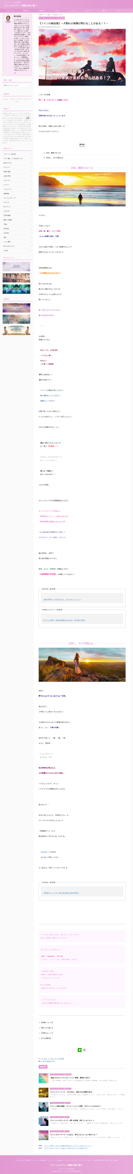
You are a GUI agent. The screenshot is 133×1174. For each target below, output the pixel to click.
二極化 (9, 113)
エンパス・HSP (25, 115)
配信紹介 (25, 10)
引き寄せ (25, 122)
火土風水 (25, 120)
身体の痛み (18, 134)
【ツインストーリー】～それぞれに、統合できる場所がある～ (71, 1092)
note (43, 956)
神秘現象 (61, 1058)
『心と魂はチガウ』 (9, 134)
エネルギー (7, 211)
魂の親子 (13, 128)
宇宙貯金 (13, 132)
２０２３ (26, 99)
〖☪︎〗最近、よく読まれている (49, 1058)
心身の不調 (7, 176)
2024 (53, 1061)
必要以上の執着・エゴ (20, 118)
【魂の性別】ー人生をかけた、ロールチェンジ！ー (62, 599)
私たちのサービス (9, 246)
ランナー (6, 185)
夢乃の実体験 (47, 1061)
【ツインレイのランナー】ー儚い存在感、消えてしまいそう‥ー (72, 1120)
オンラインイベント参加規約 (55, 1160)
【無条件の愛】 (26, 134)
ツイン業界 (7, 242)
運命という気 (24, 136)
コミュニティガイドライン (72, 1160)
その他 (6, 250)
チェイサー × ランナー (18, 113)
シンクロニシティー (24, 140)
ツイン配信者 (21, 130)
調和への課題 (8, 220)
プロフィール (10, 10)
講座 (104, 10)
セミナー (88, 10)
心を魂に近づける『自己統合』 (15, 120)
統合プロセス (8, 163)
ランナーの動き (9, 118)
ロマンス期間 (17, 136)
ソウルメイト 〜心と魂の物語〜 (66, 1169)
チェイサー (7, 180)
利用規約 (28, 1160)
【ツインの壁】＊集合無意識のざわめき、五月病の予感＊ (64, 620)
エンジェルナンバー (17, 122)
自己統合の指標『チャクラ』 (16, 138)
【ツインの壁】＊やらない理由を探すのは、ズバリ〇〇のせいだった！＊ (68, 1146)
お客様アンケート (16, 115)
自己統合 (44, 852)
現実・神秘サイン (22, 124)
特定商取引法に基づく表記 (101, 1160)
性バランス (7, 206)
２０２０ (5, 99)
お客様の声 (41, 10)
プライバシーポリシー (86, 1160)
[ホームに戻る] (15, 73)
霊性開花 (5, 113)
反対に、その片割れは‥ (55, 158)
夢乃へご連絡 (114, 1160)
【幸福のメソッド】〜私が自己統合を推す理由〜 (61, 893)
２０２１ (12, 99)
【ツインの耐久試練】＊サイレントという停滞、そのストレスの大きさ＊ (75, 1106)
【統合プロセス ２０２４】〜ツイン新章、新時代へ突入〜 (70, 1078)
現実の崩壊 (7, 171)
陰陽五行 (18, 132)
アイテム (57, 10)
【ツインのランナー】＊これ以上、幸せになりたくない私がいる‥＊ (73, 1135)
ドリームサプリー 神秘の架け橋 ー (20, 5)
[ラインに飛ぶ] (80, 1050)
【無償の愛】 (12, 140)
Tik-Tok (60, 956)
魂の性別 (20, 126)
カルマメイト (13, 124)
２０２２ (19, 99)
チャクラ (6, 202)
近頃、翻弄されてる (53, 153)
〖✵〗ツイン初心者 (10, 154)
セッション (73, 10)
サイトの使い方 (20, 1160)
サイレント (7, 167)
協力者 (26, 138)
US (41, 1061)
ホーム (119, 10)
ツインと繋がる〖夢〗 (22, 128)
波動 (17, 140)
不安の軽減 (7, 215)
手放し (6, 224)
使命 (5, 237)
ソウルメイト (8, 189)
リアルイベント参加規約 (39, 1160)
